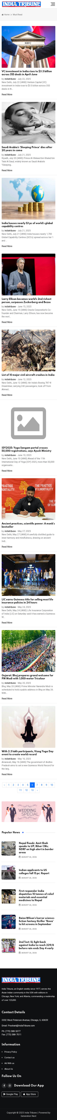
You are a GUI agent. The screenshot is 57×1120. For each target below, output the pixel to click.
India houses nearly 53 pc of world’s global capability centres (27, 225)
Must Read (17, 14)
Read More (7, 94)
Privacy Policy (10, 1052)
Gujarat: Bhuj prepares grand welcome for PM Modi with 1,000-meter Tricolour (27, 677)
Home (7, 14)
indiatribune (10, 79)
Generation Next (28, 1116)
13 (32, 790)
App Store (31, 1094)
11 (20, 790)
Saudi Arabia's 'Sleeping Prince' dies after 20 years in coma (27, 149)
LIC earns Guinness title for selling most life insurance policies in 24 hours (27, 601)
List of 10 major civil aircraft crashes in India (28, 375)
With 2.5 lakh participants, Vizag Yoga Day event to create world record (27, 753)
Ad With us (9, 1063)
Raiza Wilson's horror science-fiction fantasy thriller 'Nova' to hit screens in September (37, 921)
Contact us (9, 1058)
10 (51, 785)
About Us (8, 1069)
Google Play (12, 1094)
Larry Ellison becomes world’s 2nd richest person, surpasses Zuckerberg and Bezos (26, 300)
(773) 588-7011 (13, 1034)
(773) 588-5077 (12, 1031)
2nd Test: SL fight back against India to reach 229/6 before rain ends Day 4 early (36, 945)
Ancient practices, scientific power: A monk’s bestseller (28, 525)
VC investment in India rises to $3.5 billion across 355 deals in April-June (27, 73)
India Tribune (30, 1112)
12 (26, 790)
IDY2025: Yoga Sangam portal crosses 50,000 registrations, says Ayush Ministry (26, 449)
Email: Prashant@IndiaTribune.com (18, 1025)
